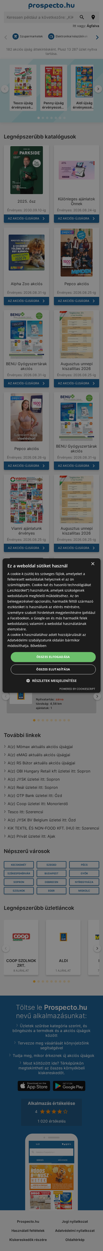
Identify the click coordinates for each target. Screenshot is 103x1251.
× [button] (92, 564)
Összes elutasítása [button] (53, 669)
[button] (51, 680)
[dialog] (52, 625)
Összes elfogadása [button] (53, 657)
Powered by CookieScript (77, 689)
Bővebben (38, 645)
